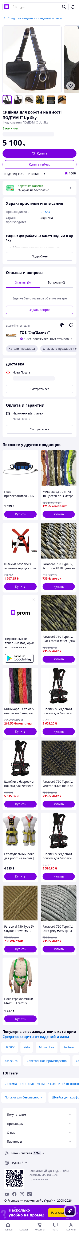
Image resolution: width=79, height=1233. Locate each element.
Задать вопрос (39, 310)
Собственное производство (47, 1061)
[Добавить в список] (70, 85)
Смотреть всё (39, 389)
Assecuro (11, 1061)
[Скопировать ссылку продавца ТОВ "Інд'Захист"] (62, 325)
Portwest (69, 1047)
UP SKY (10, 1047)
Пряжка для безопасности (24, 1097)
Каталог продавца (22, 349)
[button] (39, 153)
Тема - (21, 1153)
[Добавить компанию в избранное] (71, 325)
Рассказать (59, 1213)
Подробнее (40, 256)
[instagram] (21, 1194)
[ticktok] (29, 1194)
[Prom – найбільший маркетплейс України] (7, 7)
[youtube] (6, 1194)
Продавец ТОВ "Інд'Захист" (22, 174)
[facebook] (14, 1194)
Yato (27, 1047)
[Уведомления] (72, 6)
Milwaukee (46, 1047)
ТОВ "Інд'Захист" (35, 332)
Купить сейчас (39, 164)
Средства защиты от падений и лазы (36, 1036)
